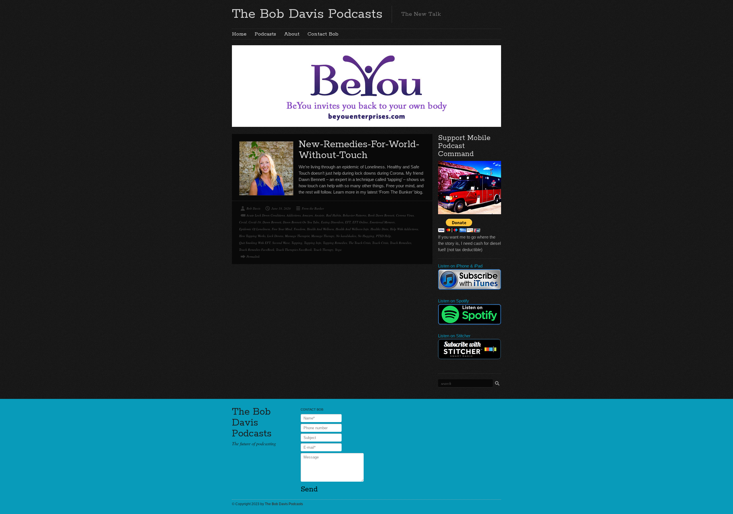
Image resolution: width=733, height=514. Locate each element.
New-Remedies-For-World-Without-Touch (359, 150)
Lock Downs (275, 236)
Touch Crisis (380, 243)
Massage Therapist (297, 236)
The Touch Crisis (360, 243)
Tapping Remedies (335, 243)
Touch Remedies (400, 243)
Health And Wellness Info (352, 229)
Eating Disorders (332, 222)
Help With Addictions (404, 229)
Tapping (296, 243)
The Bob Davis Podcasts (307, 14)
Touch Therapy (323, 249)
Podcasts (265, 34)
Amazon (307, 215)
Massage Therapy (322, 236)
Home (239, 34)
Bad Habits (333, 215)
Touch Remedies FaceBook (256, 249)
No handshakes (346, 236)
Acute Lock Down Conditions (266, 215)
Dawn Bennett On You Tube (301, 222)
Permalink (253, 256)
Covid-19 (255, 222)
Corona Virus (405, 215)
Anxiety (319, 215)
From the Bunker (313, 208)
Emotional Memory (382, 222)
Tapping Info (312, 243)
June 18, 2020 (281, 208)
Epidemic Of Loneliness (254, 229)
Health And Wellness (320, 229)
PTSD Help (383, 236)
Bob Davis (253, 208)
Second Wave (281, 243)
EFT (348, 222)
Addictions (294, 215)
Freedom (299, 229)
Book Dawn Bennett (381, 215)
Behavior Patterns (354, 215)
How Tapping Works (252, 236)
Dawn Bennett (272, 222)
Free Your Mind (282, 229)
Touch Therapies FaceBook (294, 249)
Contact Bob (323, 34)
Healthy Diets (379, 229)
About (291, 34)
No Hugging (366, 236)
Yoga (338, 249)
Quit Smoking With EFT (255, 243)
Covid (243, 222)
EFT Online (360, 222)
